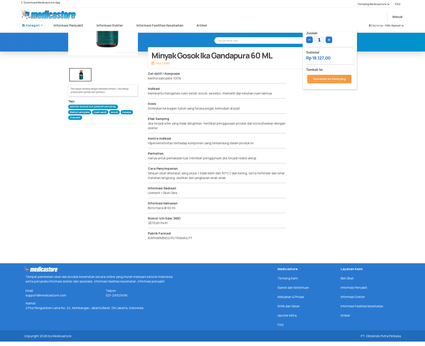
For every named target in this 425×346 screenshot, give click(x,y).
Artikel (202, 25)
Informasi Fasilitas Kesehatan (159, 25)
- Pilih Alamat (392, 25)
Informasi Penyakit (68, 25)
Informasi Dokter (110, 25)
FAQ (397, 4)
